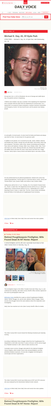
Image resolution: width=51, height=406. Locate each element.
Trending (15, 12)
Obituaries (29, 12)
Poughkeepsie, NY (10, 230)
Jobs (39, 12)
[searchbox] (9, 3)
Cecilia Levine (11, 284)
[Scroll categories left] (7, 12)
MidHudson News (9, 297)
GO (46, 17)
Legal (35, 12)
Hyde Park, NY (9, 31)
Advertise (45, 12)
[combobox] (8, 3)
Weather (21, 12)
